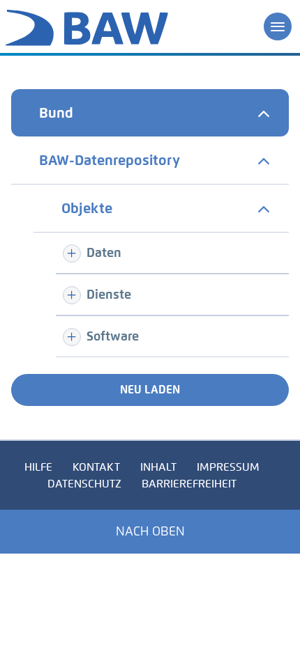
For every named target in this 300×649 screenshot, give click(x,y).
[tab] (150, 112)
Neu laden (150, 389)
